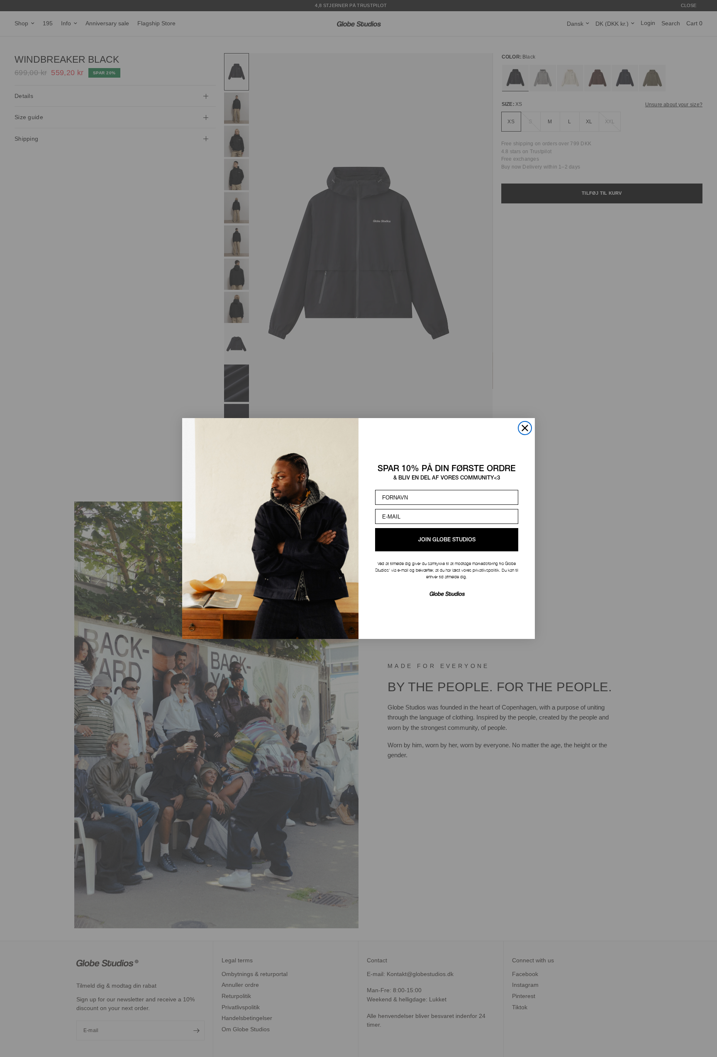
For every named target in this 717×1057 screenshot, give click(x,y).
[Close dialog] (525, 428)
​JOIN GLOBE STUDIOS (447, 540)
